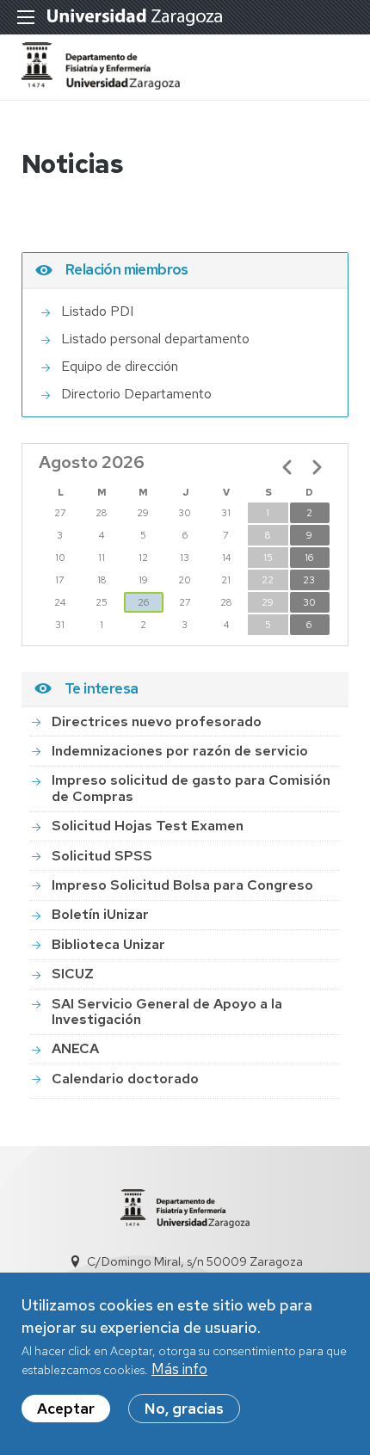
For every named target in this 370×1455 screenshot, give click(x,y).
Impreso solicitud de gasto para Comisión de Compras (191, 788)
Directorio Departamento (136, 394)
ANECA (75, 1048)
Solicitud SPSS (102, 856)
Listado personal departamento (155, 339)
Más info (179, 1368)
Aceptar (66, 1408)
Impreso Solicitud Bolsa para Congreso (182, 885)
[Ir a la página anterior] (287, 467)
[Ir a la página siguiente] (316, 467)
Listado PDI (97, 311)
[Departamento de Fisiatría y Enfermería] (101, 84)
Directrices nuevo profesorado (157, 721)
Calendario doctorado (125, 1079)
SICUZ (73, 974)
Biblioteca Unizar (108, 944)
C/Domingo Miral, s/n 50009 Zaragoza (195, 1261)
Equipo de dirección (119, 366)
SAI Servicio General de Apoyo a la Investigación (167, 1011)
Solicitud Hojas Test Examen (148, 826)
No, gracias (184, 1408)
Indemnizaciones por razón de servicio (180, 751)
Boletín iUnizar (100, 914)
